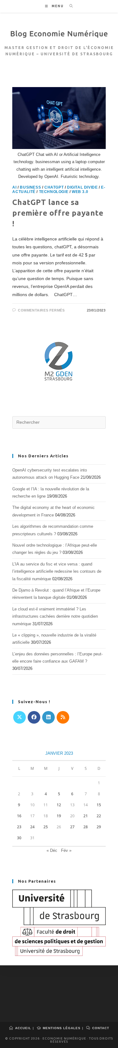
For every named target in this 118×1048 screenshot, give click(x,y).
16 (19, 816)
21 (85, 816)
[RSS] (63, 717)
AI (14, 187)
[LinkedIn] (48, 717)
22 (99, 816)
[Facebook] (34, 717)
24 (32, 827)
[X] (19, 717)
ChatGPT (54, 187)
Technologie (54, 192)
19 (59, 816)
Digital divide (82, 187)
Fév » (66, 850)
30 (19, 838)
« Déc (52, 850)
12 (59, 805)
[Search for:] (69, 6)
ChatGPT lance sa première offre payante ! (57, 213)
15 (99, 805)
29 (99, 827)
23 (19, 827)
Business (30, 187)
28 (85, 827)
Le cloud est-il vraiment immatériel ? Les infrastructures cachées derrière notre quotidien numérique (55, 616)
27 (72, 827)
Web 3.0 (80, 192)
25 (45, 827)
